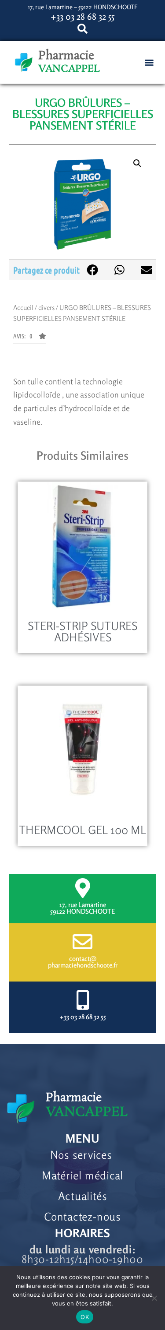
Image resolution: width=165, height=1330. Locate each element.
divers (46, 307)
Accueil (23, 307)
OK (85, 1316)
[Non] (154, 1298)
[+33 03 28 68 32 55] (82, 1000)
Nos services (82, 1154)
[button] (149, 62)
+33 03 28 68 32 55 (82, 1017)
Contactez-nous (82, 1216)
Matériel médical (82, 1175)
